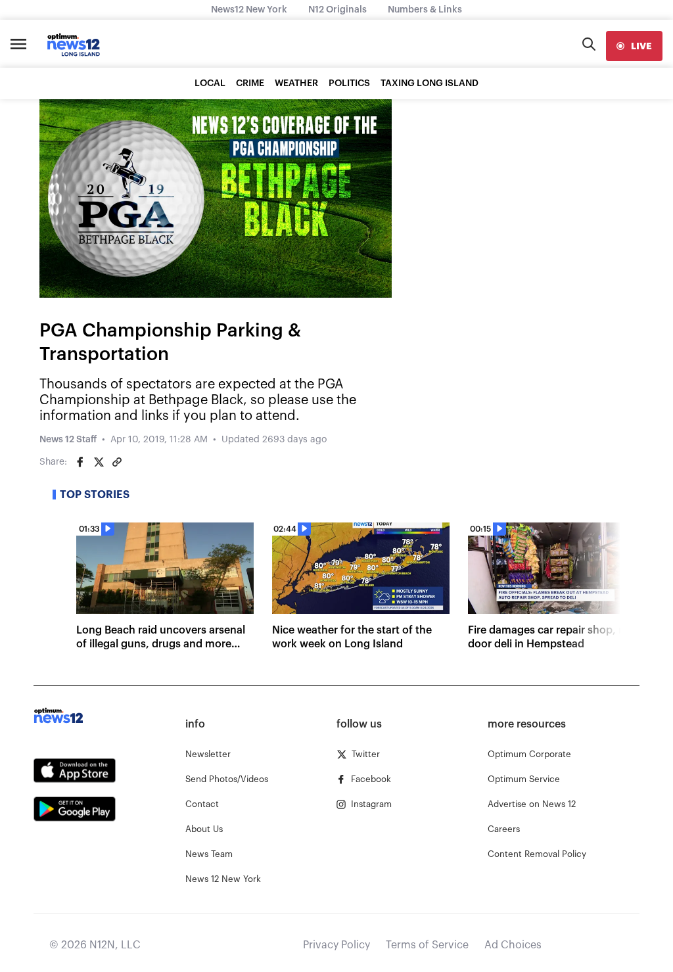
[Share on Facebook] (80, 462)
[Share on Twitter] (98, 462)
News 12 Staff (68, 439)
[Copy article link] (117, 462)
